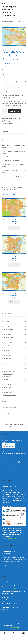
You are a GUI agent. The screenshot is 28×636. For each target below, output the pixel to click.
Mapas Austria (7, 350)
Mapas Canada (10, 21)
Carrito (22, 632)
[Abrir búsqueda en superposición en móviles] (14, 407)
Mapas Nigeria (7, 379)
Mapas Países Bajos (8, 384)
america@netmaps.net (11, 588)
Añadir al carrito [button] (14, 227)
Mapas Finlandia (8, 374)
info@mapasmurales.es (11, 538)
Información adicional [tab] (8, 136)
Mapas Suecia (7, 389)
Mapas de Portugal (8, 337)
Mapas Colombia (8, 361)
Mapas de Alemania (8, 329)
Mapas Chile (6, 363)
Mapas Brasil (7, 355)
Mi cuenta (4, 633)
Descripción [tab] (5, 131)
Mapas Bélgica (7, 353)
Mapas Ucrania (7, 392)
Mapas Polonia (7, 387)
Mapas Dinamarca (8, 366)
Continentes (6, 321)
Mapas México (7, 376)
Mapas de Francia (8, 332)
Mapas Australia (7, 347)
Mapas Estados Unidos (9, 371)
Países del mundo (8, 324)
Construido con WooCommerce (10, 627)
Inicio (5, 21)
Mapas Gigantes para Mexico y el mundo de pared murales (9, 9)
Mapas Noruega (7, 382)
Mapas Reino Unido (8, 340)
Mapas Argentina (8, 345)
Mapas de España (8, 326)
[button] (24, 29)
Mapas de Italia (7, 334)
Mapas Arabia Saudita (9, 342)
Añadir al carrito (14, 111)
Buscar (14, 633)
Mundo (5, 318)
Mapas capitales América (10, 395)
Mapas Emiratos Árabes (9, 368)
